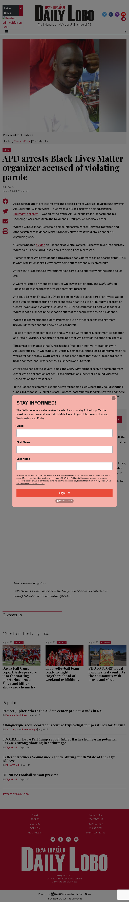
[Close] (114, 398)
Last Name (23, 458)
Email (20, 425)
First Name (23, 442)
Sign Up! (64, 493)
